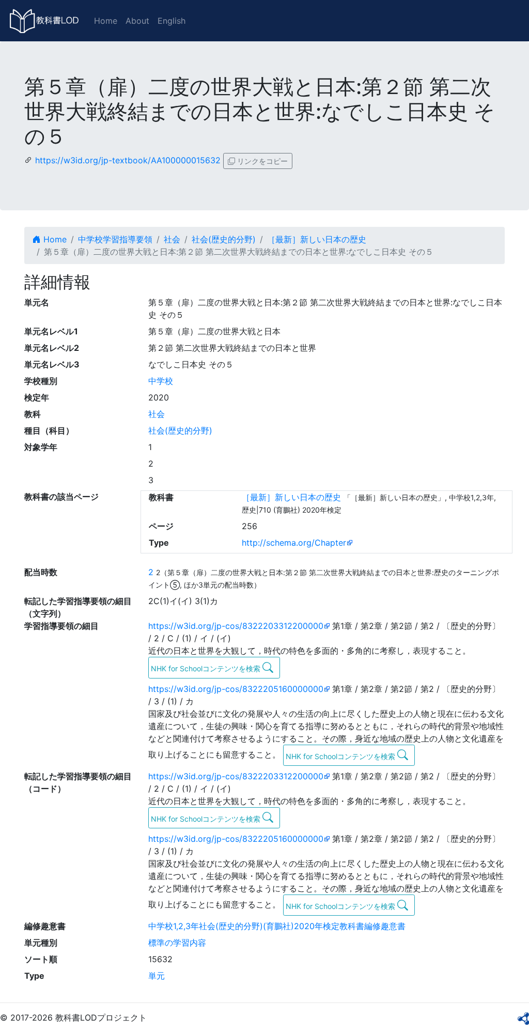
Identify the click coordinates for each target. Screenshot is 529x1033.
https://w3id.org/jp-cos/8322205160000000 (235, 689)
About (137, 21)
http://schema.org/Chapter (294, 542)
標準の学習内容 (177, 942)
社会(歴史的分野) (224, 239)
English (171, 21)
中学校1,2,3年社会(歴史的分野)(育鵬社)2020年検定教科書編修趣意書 (277, 926)
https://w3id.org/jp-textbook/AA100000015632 (128, 160)
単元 (156, 975)
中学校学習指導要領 (115, 239)
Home (105, 21)
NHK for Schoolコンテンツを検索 (206, 668)
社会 (172, 239)
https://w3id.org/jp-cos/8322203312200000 (235, 626)
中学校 (160, 381)
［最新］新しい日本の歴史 (316, 239)
